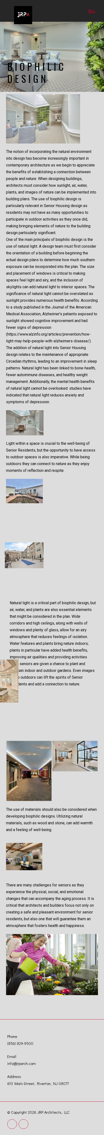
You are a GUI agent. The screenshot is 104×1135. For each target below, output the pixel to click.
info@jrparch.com (21, 1063)
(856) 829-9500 (20, 1043)
